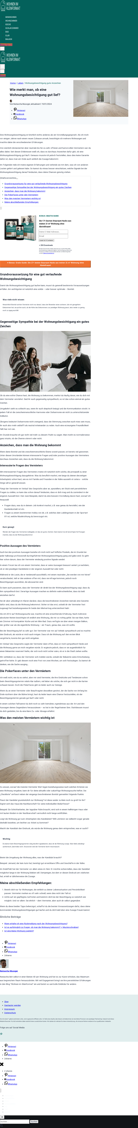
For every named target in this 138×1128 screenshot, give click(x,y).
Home (13, 83)
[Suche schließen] (2, 1117)
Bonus (3, 75)
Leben (20, 83)
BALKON (8, 39)
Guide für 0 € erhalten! (46, 240)
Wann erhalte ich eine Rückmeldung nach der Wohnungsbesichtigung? (35, 923)
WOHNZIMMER (11, 21)
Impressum (9, 1009)
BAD (7, 32)
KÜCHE (8, 24)
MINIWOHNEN (10, 17)
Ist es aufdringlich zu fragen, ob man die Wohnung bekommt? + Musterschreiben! (41, 927)
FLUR (7, 35)
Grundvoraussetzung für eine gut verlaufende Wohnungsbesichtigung (35, 183)
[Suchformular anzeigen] (2, 49)
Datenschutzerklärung (48, 253)
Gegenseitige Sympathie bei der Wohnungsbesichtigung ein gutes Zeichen (37, 187)
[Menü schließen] (0, 1090)
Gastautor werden (12, 1005)
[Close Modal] (1, 208)
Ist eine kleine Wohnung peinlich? (19, 931)
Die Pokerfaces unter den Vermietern (21, 195)
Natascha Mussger (9, 971)
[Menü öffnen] (2, 66)
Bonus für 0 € (6, 44)
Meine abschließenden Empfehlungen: (21, 202)
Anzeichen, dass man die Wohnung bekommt (24, 191)
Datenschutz (10, 1013)
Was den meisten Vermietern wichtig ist (22, 198)
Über (6, 1001)
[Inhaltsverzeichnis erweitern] (17, 178)
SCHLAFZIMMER (11, 28)
